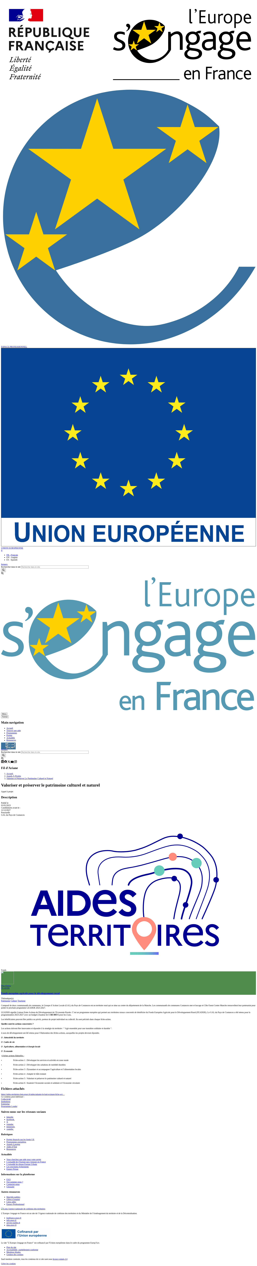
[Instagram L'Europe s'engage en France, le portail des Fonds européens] (15, 762)
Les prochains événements (17, 1167)
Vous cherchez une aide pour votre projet (23, 1159)
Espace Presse (12, 1169)
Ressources (11, 740)
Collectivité (6, 1099)
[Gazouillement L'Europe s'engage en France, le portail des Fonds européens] (9, 762)
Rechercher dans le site (10, 567)
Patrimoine (5, 1001)
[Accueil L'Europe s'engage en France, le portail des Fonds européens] (128, 711)
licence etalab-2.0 (60, 1259)
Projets (9, 735)
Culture (14, 1001)
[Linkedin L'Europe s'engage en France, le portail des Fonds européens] (2, 762)
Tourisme (21, 1001)
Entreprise (5, 1104)
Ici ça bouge (8, 745)
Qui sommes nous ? (14, 1182)
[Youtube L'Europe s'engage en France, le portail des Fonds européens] (12, 762)
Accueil (9, 728)
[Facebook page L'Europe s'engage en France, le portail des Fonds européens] (5, 762)
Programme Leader (9, 1106)
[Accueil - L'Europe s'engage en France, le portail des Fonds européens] (128, 87)
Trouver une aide (13, 730)
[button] (1, 550)
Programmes (11, 733)
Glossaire (10, 1187)
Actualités (10, 738)
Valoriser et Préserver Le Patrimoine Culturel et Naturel (29, 778)
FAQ (8, 1179)
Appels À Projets (13, 776)
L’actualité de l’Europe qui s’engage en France (26, 1162)
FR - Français (12, 555)
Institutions (5, 1101)
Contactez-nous (13, 1184)
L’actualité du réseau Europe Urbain (21, 1164)
